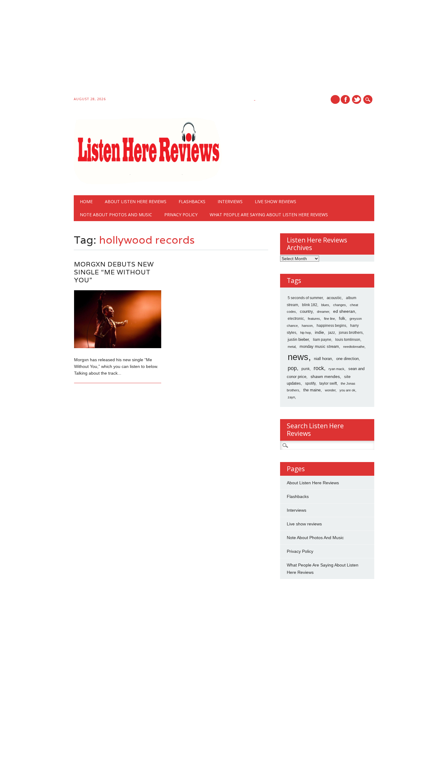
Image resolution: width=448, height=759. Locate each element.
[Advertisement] (183, 49)
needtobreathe (353, 346)
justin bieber (298, 339)
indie (319, 332)
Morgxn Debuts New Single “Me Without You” (114, 272)
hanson (307, 325)
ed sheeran (344, 311)
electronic (296, 318)
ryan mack (336, 369)
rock (319, 368)
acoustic (334, 298)
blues (325, 305)
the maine (312, 390)
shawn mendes (325, 376)
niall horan (323, 358)
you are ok (347, 390)
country (306, 311)
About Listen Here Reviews (135, 201)
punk (305, 369)
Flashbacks (192, 201)
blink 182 (309, 305)
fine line (329, 318)
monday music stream (319, 346)
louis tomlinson (347, 339)
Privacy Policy (180, 214)
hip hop (305, 332)
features (314, 318)
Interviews (230, 201)
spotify (310, 383)
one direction (347, 358)
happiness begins (331, 325)
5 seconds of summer (305, 298)
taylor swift (328, 383)
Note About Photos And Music (116, 214)
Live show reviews (275, 201)
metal (292, 346)
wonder (330, 390)
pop (292, 368)
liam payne (322, 339)
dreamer (323, 311)
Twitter (356, 99)
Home (86, 201)
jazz (331, 332)
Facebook (345, 99)
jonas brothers (351, 332)
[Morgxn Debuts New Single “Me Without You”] (117, 346)
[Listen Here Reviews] (148, 182)
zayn (291, 397)
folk (342, 318)
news (298, 357)
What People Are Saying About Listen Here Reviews (269, 214)
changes (339, 305)
